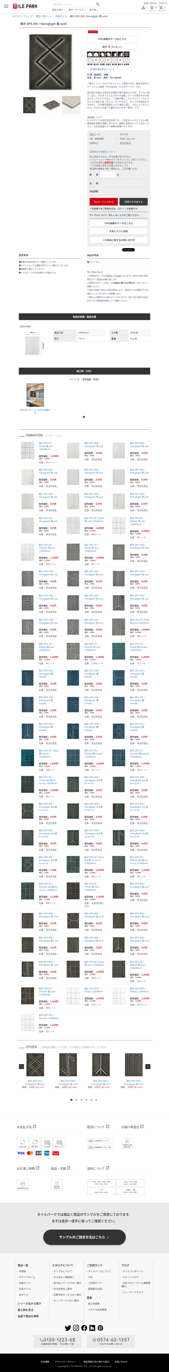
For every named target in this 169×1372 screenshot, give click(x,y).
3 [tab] (82, 1100)
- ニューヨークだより (132, 1292)
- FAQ (89, 1277)
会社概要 (45, 1361)
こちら (120, 215)
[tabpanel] (50, 61)
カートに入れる (105, 201)
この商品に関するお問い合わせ (118, 240)
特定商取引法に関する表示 (97, 1361)
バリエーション (97, 159)
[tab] (29, 105)
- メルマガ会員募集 (97, 1309)
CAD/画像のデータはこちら (112, 39)
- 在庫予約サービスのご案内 (66, 1294)
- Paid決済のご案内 (62, 1288)
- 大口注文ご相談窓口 (63, 1277)
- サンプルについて (62, 1271)
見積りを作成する (133, 201)
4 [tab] (87, 1100)
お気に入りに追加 (118, 231)
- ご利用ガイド (94, 1282)
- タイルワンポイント (132, 1271)
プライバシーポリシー (66, 1361)
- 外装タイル (24, 1288)
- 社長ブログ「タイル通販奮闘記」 (135, 1284)
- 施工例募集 (93, 1303)
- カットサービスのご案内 (65, 1300)
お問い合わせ (150, 3)
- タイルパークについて (99, 1271)
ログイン (122, 208)
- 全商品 (22, 1271)
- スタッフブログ (130, 1277)
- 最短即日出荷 (94, 1288)
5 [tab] (92, 1100)
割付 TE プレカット (112, 46)
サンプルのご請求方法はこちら (84, 1237)
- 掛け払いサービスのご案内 (66, 1282)
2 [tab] (77, 1100)
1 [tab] (84, 417)
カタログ (163, 3)
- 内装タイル (24, 1282)
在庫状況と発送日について (102, 151)
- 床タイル (23, 1294)
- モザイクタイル (26, 1277)
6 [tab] (97, 1100)
